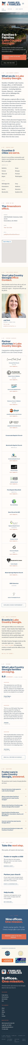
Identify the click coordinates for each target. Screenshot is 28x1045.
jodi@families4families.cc (12, 234)
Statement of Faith (9, 1040)
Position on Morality (17, 1040)
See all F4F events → (8, 653)
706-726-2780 (8, 227)
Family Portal (24, 1040)
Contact (3, 1016)
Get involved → (8, 901)
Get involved (4, 999)
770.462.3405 (5, 1029)
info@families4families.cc (7, 1027)
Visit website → (14, 366)
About (3, 1008)
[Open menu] (23, 3)
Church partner (5, 997)
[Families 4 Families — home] (11, 4)
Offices (10, 9)
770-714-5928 (6, 324)
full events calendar (8, 645)
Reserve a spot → (9, 866)
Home (3, 9)
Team (3, 1010)
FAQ (3, 1014)
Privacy (4, 1039)
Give (3, 1001)
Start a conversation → (11, 883)
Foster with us (5, 995)
